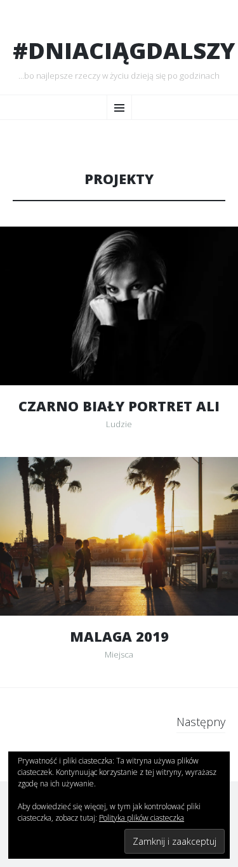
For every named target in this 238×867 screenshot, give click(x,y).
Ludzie (119, 424)
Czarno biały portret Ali (119, 406)
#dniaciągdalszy (124, 50)
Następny (200, 721)
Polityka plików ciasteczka (141, 817)
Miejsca (119, 654)
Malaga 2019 (119, 636)
